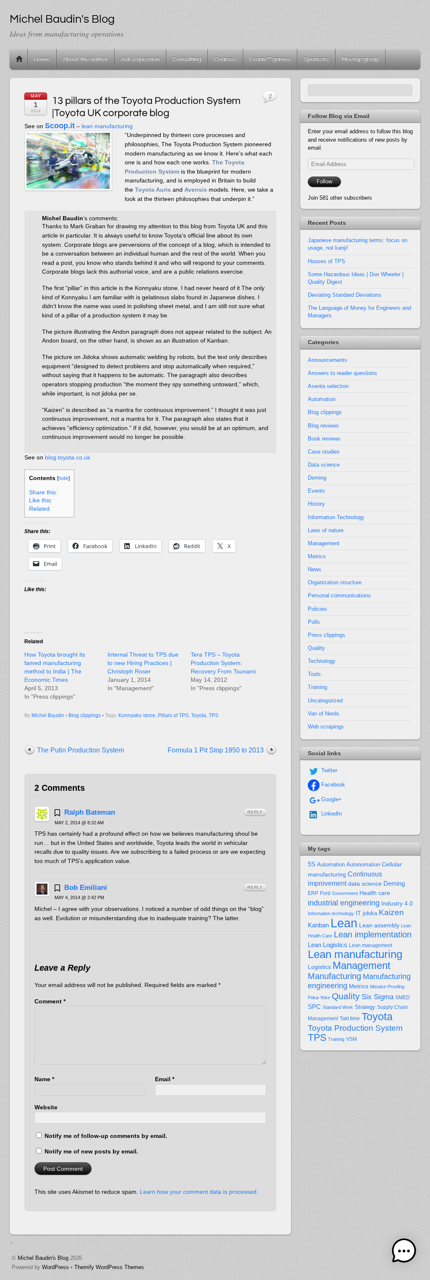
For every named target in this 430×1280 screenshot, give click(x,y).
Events (316, 491)
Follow (324, 181)
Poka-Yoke (319, 997)
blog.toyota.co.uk (67, 457)
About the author (85, 59)
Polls (314, 622)
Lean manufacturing (355, 954)
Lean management (370, 945)
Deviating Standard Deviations (344, 295)
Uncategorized (325, 700)
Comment (50, 1001)
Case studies (324, 452)
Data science (324, 465)
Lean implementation (373, 934)
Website (46, 1107)
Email (164, 1079)
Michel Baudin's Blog (43, 1258)
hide (63, 478)
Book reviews (324, 438)
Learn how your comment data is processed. (199, 1191)
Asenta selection (328, 386)
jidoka (370, 913)
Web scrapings (326, 726)
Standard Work (337, 1007)
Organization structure (335, 582)
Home (19, 59)
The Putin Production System (80, 750)
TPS (213, 715)
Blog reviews (323, 425)
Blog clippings (84, 715)
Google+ (331, 799)
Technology (322, 661)
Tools (314, 674)
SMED (402, 997)
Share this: (43, 492)
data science (365, 883)
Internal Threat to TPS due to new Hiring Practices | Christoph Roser (143, 663)
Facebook (332, 784)
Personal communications (339, 595)
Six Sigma (377, 997)
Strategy (365, 1007)
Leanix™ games (270, 59)
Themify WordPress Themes (109, 1267)
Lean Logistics (327, 945)
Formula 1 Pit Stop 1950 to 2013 (216, 750)
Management (323, 543)
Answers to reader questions (342, 373)
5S (311, 864)
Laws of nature (325, 530)
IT (358, 913)
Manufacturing (334, 976)
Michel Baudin (47, 715)
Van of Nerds (323, 713)
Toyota (198, 715)
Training (317, 687)
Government (345, 893)
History (316, 504)
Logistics (319, 967)
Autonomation (363, 865)
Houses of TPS (326, 261)
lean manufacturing (107, 126)
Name (44, 1079)
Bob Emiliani (85, 887)
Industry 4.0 (397, 903)
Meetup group (360, 59)
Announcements (327, 360)
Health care (374, 892)
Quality (316, 648)
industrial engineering (344, 902)
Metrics (317, 556)
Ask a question (140, 59)
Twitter (328, 770)
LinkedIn (331, 813)
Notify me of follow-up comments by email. (106, 1135)
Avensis (195, 189)
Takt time (350, 1018)
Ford (325, 893)
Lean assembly (379, 925)
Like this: (40, 500)
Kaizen (391, 912)
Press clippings (326, 635)
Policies (317, 609)
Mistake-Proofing (387, 986)
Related (39, 509)
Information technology (331, 913)
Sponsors (316, 59)
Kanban (318, 925)
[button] (404, 1252)
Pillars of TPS (173, 715)
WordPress (55, 1267)
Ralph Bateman (89, 812)
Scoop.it (60, 125)
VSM (351, 1039)
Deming (317, 478)
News (314, 569)
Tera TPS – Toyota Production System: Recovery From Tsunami (223, 663)
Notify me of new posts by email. (91, 1151)
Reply (255, 812)
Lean (343, 923)
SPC (314, 1006)
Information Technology (336, 517)
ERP (313, 893)
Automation (322, 399)
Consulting (187, 59)
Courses (225, 59)
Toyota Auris (153, 189)
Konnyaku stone (136, 715)
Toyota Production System (355, 1028)
